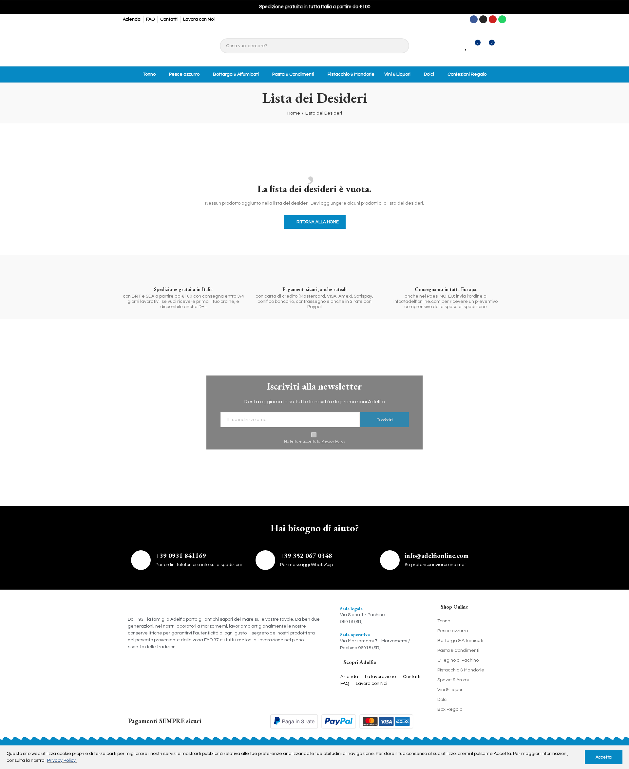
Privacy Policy (333, 441)
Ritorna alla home (317, 222)
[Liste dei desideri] (466, 45)
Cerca (401, 45)
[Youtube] (493, 19)
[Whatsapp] (502, 19)
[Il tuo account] (502, 46)
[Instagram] (483, 19)
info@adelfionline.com (436, 555)
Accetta (604, 757)
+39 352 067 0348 (306, 555)
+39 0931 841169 (181, 555)
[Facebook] (474, 19)
